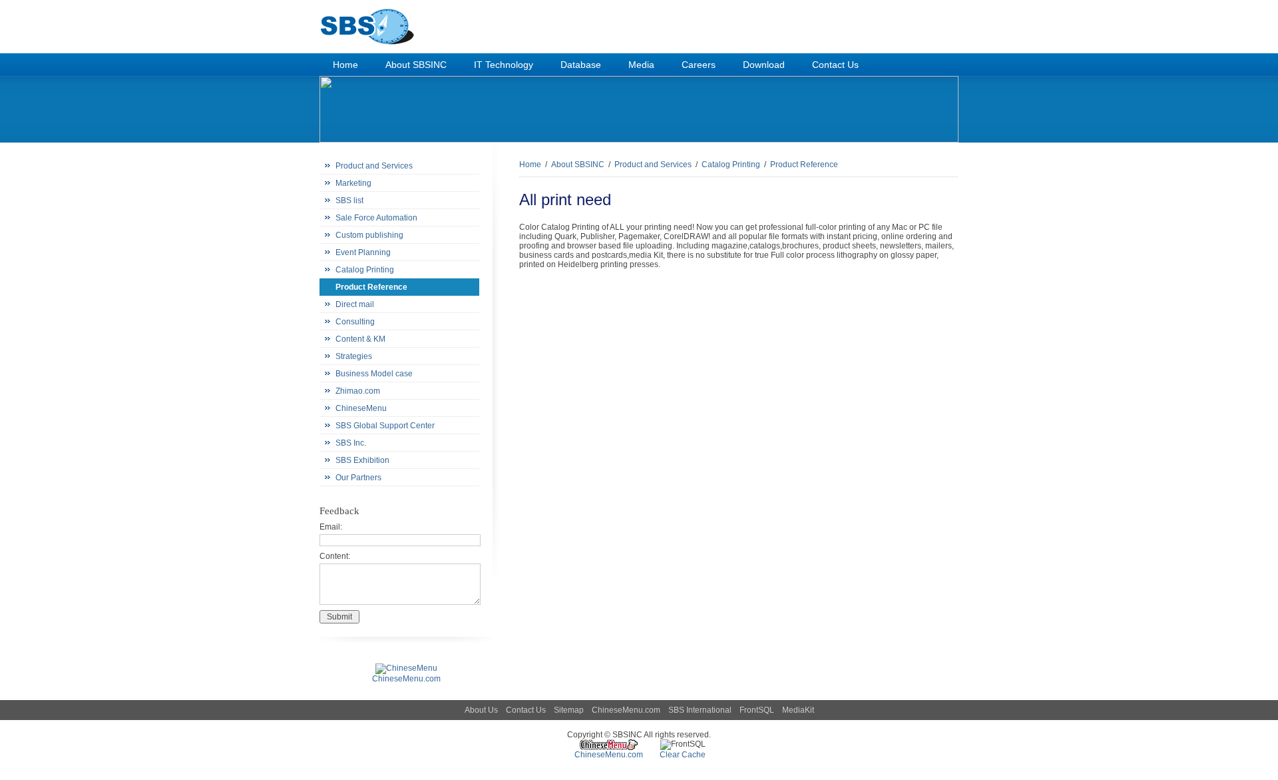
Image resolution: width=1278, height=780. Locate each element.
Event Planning (363, 252)
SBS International (700, 710)
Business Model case (374, 373)
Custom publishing (369, 235)
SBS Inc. (350, 443)
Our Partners (358, 477)
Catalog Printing (364, 269)
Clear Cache (683, 754)
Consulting (355, 321)
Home (530, 164)
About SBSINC (577, 164)
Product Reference (371, 287)
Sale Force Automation (376, 217)
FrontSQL (757, 710)
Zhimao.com (357, 391)
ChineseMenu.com (626, 710)
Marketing (353, 183)
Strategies (353, 356)
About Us (481, 710)
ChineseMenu (361, 408)
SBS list (349, 200)
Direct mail (354, 304)
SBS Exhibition (362, 460)
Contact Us (526, 710)
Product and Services (374, 166)
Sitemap (569, 710)
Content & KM (360, 339)
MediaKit (798, 710)
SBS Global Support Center (385, 425)
